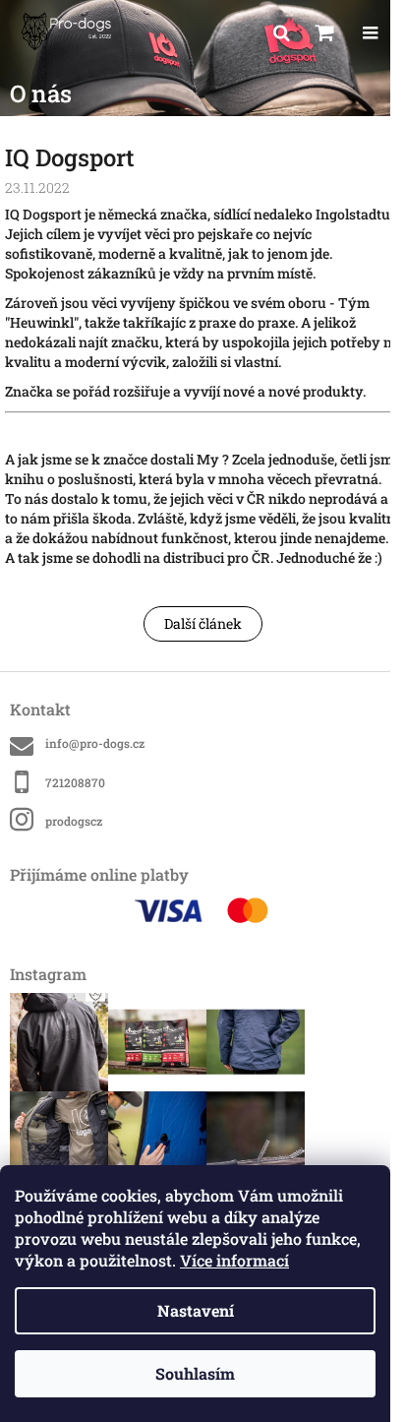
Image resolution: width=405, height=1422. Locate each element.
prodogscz (73, 821)
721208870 (75, 782)
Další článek (203, 623)
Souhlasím (195, 1373)
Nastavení (195, 1310)
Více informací (234, 1260)
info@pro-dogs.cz (95, 743)
